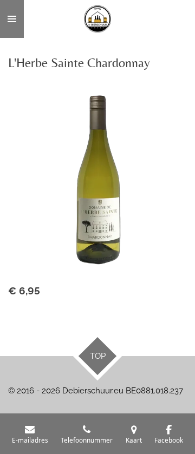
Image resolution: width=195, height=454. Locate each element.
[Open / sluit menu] (12, 19)
